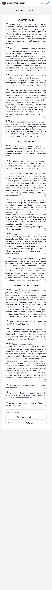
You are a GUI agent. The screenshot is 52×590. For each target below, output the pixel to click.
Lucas (19, 10)
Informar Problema (28, 417)
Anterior (29, 423)
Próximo (41, 423)
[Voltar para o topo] (8, 423)
